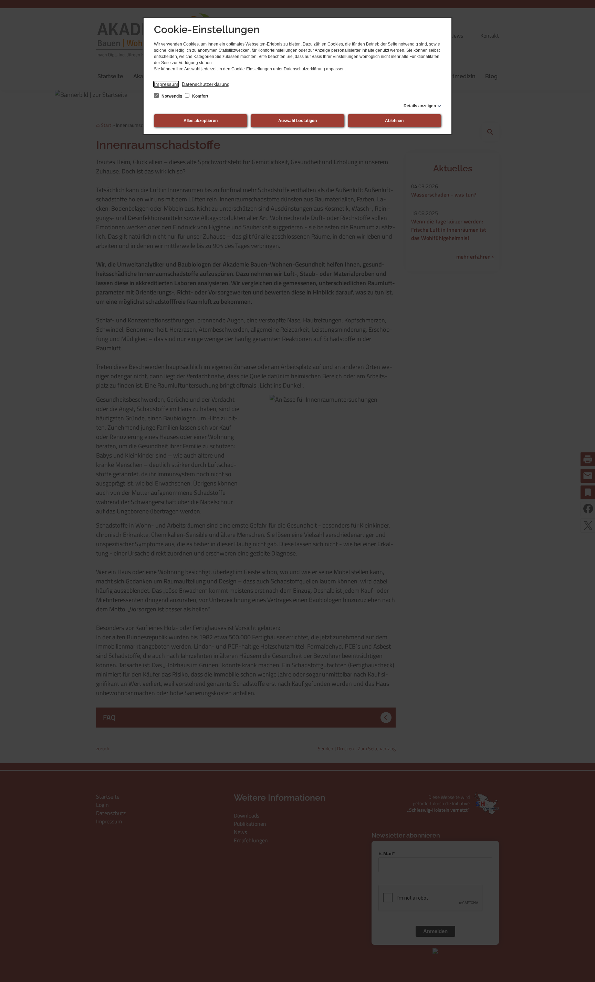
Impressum (166, 84)
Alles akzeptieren (201, 120)
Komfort (199, 96)
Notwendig (171, 96)
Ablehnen (394, 120)
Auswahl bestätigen (297, 120)
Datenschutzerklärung (206, 84)
